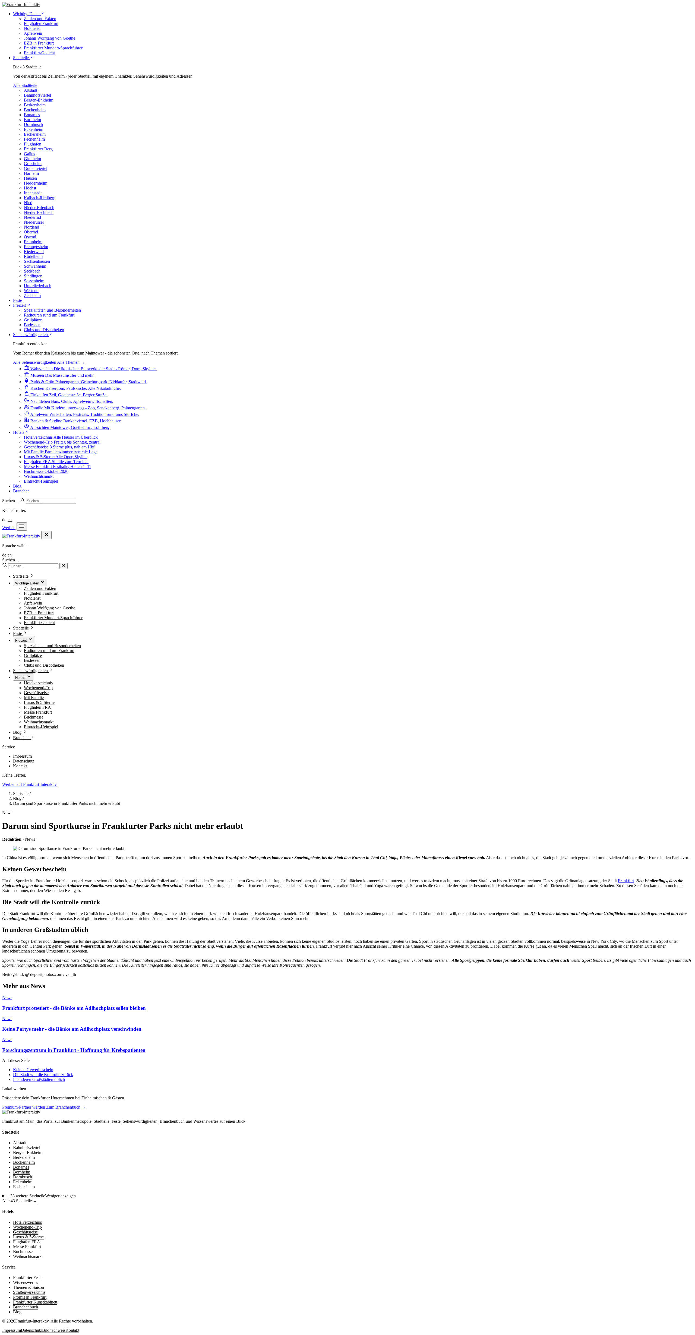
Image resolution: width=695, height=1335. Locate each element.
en (10, 519)
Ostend (30, 237)
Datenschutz (23, 761)
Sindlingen (33, 276)
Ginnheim (32, 158)
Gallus (29, 153)
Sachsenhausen (37, 261)
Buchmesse (33, 717)
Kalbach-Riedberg (39, 197)
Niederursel (34, 222)
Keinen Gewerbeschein (33, 1069)
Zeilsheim (32, 295)
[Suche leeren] (63, 566)
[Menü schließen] (46, 535)
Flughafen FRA (37, 707)
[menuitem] (40, 18)
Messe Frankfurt (38, 712)
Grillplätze (33, 655)
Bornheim (32, 119)
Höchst (30, 188)
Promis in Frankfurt (29, 1297)
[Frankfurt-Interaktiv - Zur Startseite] (21, 4)
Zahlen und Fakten (40, 588)
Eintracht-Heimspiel (41, 727)
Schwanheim (35, 266)
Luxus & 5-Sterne (39, 702)
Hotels (19, 432)
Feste (17, 300)
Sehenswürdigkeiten (31, 334)
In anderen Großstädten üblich (39, 1079)
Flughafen (32, 144)
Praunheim (33, 241)
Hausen (30, 178)
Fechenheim (34, 139)
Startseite (21, 793)
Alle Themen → (71, 362)
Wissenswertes (25, 1282)
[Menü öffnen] (22, 526)
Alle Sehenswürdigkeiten (34, 362)
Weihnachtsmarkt (38, 722)
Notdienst (32, 598)
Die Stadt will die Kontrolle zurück (43, 1074)
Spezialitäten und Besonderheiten (52, 645)
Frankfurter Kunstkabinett (35, 1302)
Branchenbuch (25, 1307)
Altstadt (30, 90)
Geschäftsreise (36, 692)
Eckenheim (33, 129)
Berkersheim (35, 105)
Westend (31, 290)
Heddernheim (35, 183)
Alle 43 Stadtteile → (19, 1200)
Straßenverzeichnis (29, 1292)
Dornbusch (33, 124)
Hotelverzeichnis (38, 683)
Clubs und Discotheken (44, 665)
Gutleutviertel (35, 168)
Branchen (21, 491)
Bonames (32, 114)
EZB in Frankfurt (39, 612)
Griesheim (33, 163)
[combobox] (51, 501)
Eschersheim (35, 134)
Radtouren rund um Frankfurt (49, 650)
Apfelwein (33, 603)
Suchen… (10, 500)
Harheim (31, 173)
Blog (17, 486)
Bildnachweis (53, 1330)
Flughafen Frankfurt (41, 593)
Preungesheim (36, 246)
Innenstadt (33, 193)
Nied (28, 202)
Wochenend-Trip (38, 687)
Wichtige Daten (27, 13)
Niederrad (32, 217)
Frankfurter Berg (38, 149)
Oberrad (31, 232)
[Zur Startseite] (21, 1112)
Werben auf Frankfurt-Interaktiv (29, 784)
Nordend (31, 227)
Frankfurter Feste (27, 1277)
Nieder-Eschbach (38, 212)
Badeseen (32, 660)
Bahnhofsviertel (37, 95)
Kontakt (20, 766)
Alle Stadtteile (25, 85)
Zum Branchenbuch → (66, 1107)
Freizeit (20, 305)
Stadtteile (21, 57)
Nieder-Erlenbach (39, 207)
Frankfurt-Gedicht (39, 622)
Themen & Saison (28, 1287)
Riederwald (34, 251)
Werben (8, 527)
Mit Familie (34, 697)
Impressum (22, 756)
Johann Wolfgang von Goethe (49, 608)
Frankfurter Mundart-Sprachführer (53, 617)
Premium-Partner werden (23, 1107)
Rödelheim (33, 256)
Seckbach (32, 271)
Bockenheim (35, 109)
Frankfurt (626, 880)
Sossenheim (34, 281)
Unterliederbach (37, 285)
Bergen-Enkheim (38, 100)
